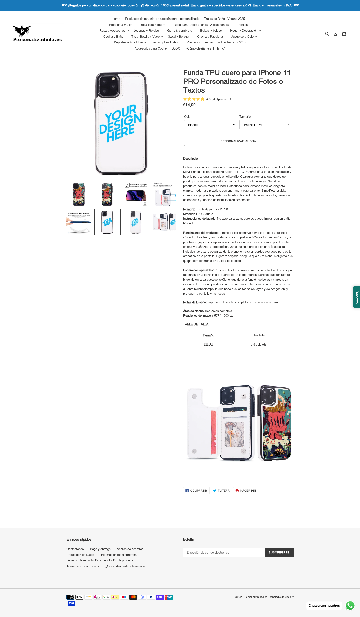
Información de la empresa (118, 554)
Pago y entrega (100, 549)
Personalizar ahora (238, 141)
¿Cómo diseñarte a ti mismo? (125, 566)
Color (187, 116)
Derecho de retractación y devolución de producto (100, 560)
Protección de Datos (80, 554)
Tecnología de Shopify (281, 597)
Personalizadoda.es (256, 597)
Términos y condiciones (82, 566)
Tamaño (245, 116)
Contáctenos (75, 549)
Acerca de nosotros (130, 549)
